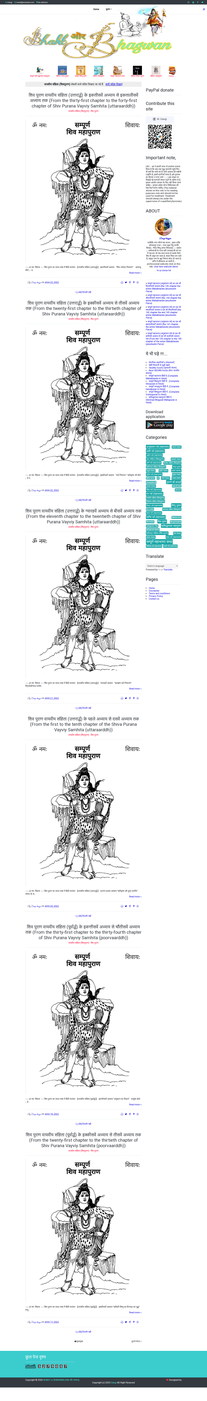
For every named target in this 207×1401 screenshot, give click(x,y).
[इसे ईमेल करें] (122, 282)
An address (43, 2)
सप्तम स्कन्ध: (150, 537)
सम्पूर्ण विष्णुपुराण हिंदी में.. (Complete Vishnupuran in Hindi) (162, 393)
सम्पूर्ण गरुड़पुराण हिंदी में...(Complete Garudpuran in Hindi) (162, 388)
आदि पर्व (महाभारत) (155, 451)
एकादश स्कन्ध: (176, 459)
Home (96, 9)
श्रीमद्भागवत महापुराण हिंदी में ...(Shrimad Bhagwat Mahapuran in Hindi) (161, 400)
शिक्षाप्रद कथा (176, 517)
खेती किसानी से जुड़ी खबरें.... (160, 365)
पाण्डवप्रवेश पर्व (151, 482)
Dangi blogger (165, 238)
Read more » (135, 272)
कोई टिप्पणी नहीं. (85, 292)
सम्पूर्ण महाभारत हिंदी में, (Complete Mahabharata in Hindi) (162, 377)
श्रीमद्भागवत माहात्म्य (152, 530)
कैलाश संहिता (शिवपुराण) (172, 463)
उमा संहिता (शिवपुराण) (155, 459)
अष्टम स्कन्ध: (176, 447)
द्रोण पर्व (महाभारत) (154, 474)
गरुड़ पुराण (176, 466)
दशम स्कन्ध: (176, 470)
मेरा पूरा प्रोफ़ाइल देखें (164, 270)
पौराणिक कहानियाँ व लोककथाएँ (161, 362)
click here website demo (166, 266)
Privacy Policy (156, 596)
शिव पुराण (94, 111)
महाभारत (178, 490)
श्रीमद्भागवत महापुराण (171, 525)
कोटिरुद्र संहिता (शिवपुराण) (156, 467)
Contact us (154, 598)
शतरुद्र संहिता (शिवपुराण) (172, 509)
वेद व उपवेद (150, 509)
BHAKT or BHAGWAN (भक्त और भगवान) (61, 1380)
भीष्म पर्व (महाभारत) (154, 489)
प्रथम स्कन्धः (151, 486)
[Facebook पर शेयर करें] (130, 282)
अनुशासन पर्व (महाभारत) (157, 446)
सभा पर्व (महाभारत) (173, 537)
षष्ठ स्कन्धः (177, 533)
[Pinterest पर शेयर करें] (134, 282)
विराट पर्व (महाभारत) (154, 505)
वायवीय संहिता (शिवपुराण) (79, 111)
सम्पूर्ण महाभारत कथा (159, 542)
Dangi (9, 2)
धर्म (158, 478)
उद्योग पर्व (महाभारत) (154, 455)
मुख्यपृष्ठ (79, 1341)
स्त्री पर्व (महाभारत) (170, 546)
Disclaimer (154, 590)
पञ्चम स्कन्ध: (176, 478)
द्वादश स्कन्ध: (176, 474)
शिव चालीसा (150, 522)
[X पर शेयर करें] (126, 282)
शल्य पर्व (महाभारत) (154, 513)
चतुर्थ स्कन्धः (150, 471)
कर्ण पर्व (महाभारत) (153, 463)
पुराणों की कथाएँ (173, 482)
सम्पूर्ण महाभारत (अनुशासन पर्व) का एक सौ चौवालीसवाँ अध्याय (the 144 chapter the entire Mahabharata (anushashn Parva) (163, 299)
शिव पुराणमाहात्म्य (175, 522)
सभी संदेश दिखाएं (114, 84)
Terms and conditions (159, 593)
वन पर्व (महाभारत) (154, 493)
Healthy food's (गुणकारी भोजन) (163, 367)
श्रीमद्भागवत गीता (152, 526)
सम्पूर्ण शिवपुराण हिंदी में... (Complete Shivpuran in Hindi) (162, 382)
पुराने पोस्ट (136, 1341)
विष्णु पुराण (176, 505)
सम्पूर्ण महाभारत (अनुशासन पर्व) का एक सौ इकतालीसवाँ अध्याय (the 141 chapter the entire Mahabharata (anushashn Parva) (163, 325)
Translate (167, 569)
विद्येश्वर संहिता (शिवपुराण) (155, 501)
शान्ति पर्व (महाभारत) (155, 517)
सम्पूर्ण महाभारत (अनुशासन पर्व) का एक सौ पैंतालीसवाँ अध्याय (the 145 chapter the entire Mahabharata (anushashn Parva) (163, 287)
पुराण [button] (108, 9)
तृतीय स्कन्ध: (163, 471)
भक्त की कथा (176, 486)
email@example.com (25, 2)
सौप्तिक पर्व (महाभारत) (154, 546)
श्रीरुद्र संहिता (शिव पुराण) (157, 533)
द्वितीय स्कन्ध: (150, 478)
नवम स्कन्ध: (166, 478)
